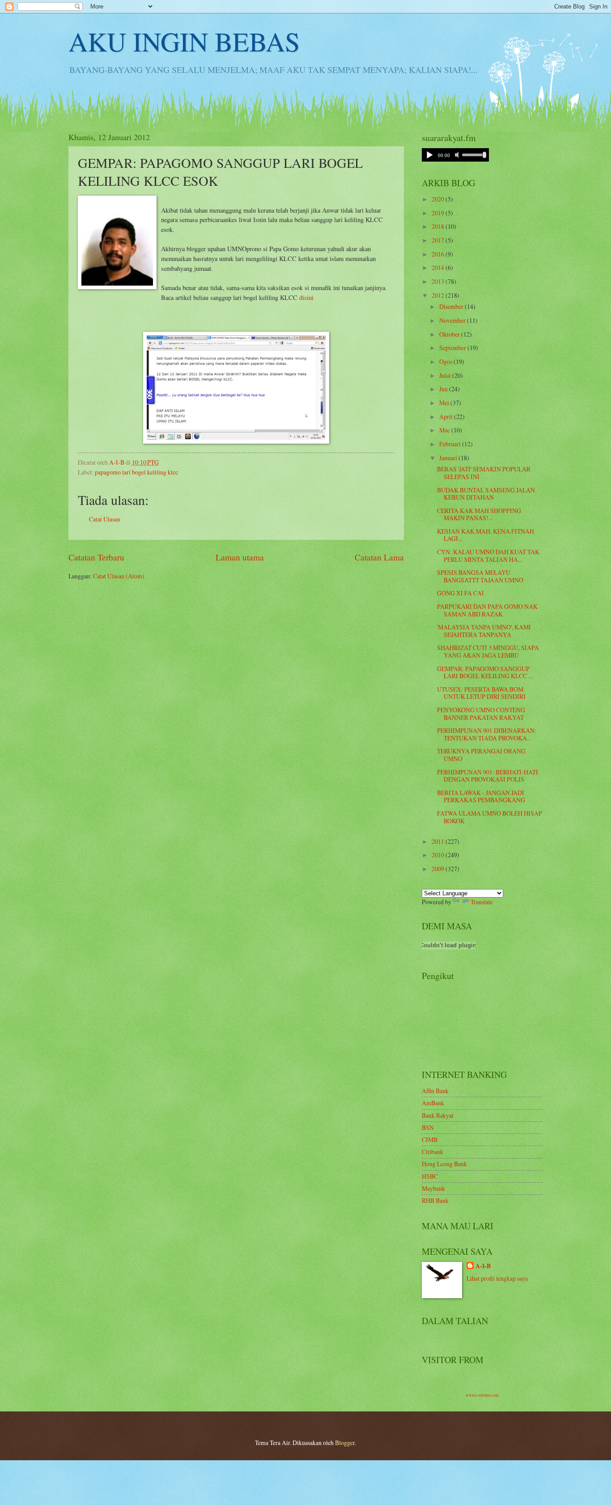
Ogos (446, 361)
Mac (445, 430)
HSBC (430, 1176)
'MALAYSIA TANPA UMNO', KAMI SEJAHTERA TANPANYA (484, 631)
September (453, 347)
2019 (439, 213)
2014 (439, 267)
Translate (482, 902)
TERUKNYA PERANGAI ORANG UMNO (481, 755)
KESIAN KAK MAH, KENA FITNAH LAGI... (485, 535)
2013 (439, 281)
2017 (439, 240)
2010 (439, 855)
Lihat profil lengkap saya (497, 1278)
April (446, 416)
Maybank (433, 1188)
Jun (444, 389)
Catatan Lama (379, 557)
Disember (452, 306)
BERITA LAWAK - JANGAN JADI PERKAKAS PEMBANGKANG (481, 796)
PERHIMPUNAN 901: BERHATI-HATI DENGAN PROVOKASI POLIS (487, 776)
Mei (444, 402)
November (453, 320)
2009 (439, 868)
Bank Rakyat (438, 1115)
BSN (428, 1127)
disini (306, 297)
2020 (439, 199)
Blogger (345, 1442)
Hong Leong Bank (444, 1163)
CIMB (429, 1139)
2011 (439, 841)
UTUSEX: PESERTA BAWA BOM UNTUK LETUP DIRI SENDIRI (481, 693)
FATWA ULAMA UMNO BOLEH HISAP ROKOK (489, 817)
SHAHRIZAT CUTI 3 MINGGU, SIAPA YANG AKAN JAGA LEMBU (488, 651)
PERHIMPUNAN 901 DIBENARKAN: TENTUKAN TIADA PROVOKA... (486, 734)
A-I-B (483, 1266)
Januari (448, 457)
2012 (439, 295)
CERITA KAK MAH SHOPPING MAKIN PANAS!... (479, 514)
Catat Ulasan (104, 519)
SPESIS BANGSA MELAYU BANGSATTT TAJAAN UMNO (480, 576)
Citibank (432, 1151)
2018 (439, 226)
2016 (439, 254)
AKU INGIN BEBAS (184, 41)
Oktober (450, 334)
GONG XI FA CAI (460, 593)
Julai (445, 375)
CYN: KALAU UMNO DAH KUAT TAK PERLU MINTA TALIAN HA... (488, 555)
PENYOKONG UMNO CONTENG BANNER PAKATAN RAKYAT (481, 713)
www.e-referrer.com (482, 1395)
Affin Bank (435, 1090)
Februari (450, 444)
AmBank (433, 1103)
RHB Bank (435, 1200)
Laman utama (240, 557)
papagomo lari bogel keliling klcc (136, 472)
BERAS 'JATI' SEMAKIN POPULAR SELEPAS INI (483, 473)
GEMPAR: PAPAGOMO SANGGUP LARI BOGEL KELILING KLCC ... (484, 672)
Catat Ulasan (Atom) (118, 576)
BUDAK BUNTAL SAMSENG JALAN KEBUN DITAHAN (486, 494)
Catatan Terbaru (96, 557)
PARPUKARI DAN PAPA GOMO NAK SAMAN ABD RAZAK (487, 610)
